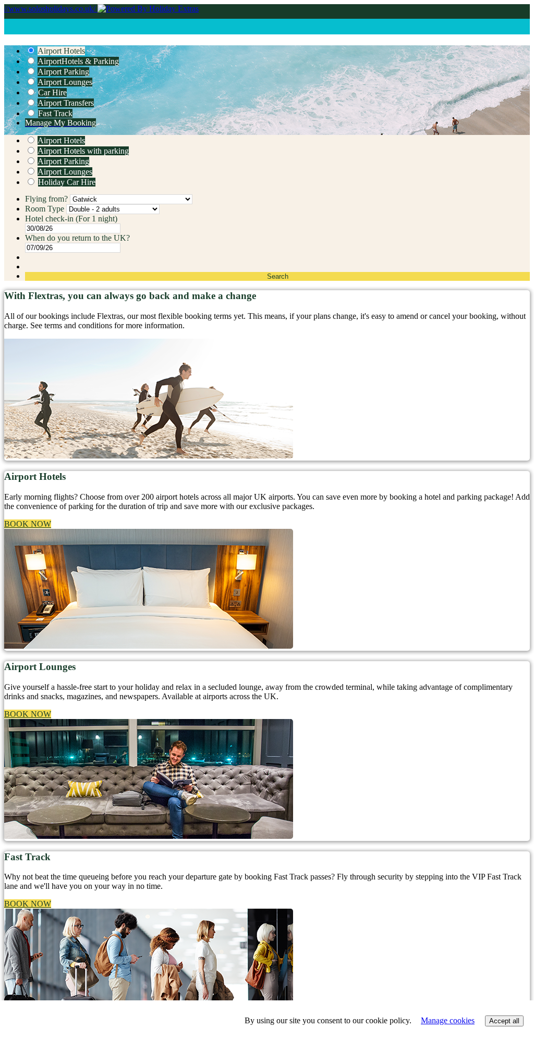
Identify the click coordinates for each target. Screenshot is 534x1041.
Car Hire (52, 92)
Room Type (45, 208)
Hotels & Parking (78, 61)
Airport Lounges (65, 82)
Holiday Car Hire (66, 182)
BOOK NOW (27, 523)
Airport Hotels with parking (83, 150)
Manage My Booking (60, 122)
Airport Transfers (66, 102)
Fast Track (55, 113)
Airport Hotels (61, 50)
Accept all (504, 1021)
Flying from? (47, 198)
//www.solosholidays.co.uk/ (51, 8)
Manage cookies (448, 1020)
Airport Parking (63, 71)
